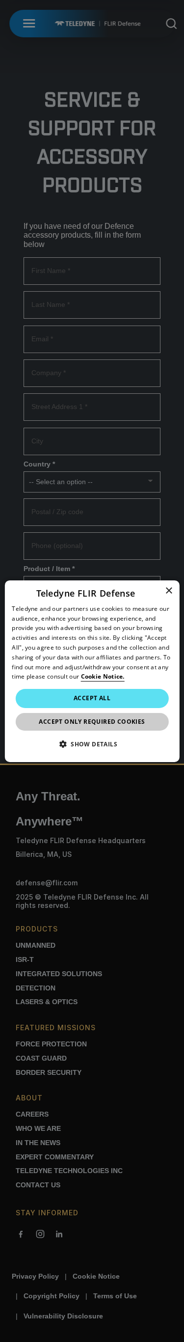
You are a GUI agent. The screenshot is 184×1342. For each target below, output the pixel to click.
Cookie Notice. (103, 676)
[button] (92, 744)
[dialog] (91, 671)
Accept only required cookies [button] (92, 721)
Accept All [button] (92, 698)
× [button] (168, 590)
